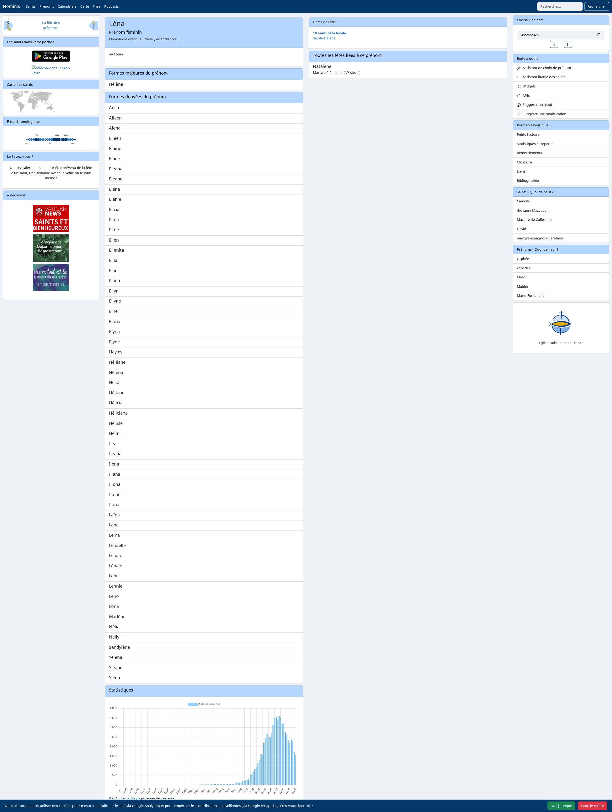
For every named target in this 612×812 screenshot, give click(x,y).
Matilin (522, 286)
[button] (554, 44)
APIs (525, 95)
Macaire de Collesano (534, 219)
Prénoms (46, 6)
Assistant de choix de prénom (546, 67)
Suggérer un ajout (536, 104)
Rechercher (597, 6)
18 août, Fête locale (329, 33)
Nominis (11, 6)
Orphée (523, 258)
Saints (31, 6)
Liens (521, 171)
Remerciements (529, 153)
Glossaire (524, 162)
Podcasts (111, 6)
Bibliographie (528, 180)
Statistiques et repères (535, 143)
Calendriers (67, 6)
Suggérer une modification (543, 114)
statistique (132, 798)
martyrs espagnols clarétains (540, 238)
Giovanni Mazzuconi (533, 210)
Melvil (521, 277)
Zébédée (524, 268)
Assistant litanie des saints (543, 77)
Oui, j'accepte (561, 805)
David (521, 229)
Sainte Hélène (324, 38)
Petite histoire (528, 134)
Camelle (523, 201)
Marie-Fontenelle (530, 295)
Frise (96, 6)
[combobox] (560, 6)
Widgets (528, 86)
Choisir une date (530, 20)
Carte (84, 6)
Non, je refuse (592, 805)
